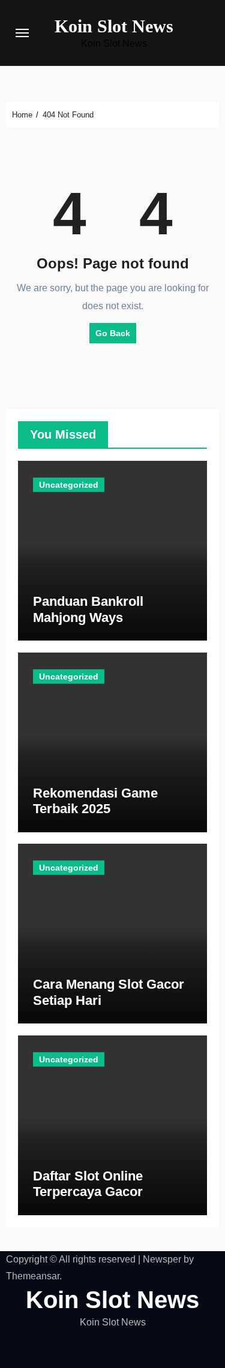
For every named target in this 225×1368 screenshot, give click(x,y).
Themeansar (32, 1276)
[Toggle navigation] (22, 33)
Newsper (162, 1259)
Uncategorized (68, 485)
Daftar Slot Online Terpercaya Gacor (88, 1183)
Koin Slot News (114, 26)
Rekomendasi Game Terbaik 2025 (95, 801)
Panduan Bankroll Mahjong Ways (88, 609)
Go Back (112, 333)
